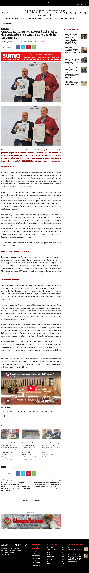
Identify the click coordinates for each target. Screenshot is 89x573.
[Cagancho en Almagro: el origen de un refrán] (84, 83)
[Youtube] (80, 13)
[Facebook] (66, 13)
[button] (85, 13)
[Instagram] (75, 13)
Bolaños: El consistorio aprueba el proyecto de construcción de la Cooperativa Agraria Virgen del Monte (47, 485)
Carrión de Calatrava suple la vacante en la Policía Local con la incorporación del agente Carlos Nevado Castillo (51, 447)
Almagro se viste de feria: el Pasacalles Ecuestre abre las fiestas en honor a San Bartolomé (72, 61)
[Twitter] (71, 13)
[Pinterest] (28, 47)
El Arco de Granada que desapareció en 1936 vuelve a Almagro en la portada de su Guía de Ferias (75, 558)
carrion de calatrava (14, 467)
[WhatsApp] (34, 47)
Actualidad (5, 29)
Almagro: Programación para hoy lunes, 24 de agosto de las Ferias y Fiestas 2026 (72, 51)
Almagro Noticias (9, 42)
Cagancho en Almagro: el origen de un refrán (72, 82)
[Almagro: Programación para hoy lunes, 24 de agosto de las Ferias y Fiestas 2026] (84, 50)
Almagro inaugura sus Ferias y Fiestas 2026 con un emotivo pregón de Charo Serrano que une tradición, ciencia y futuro (72, 39)
